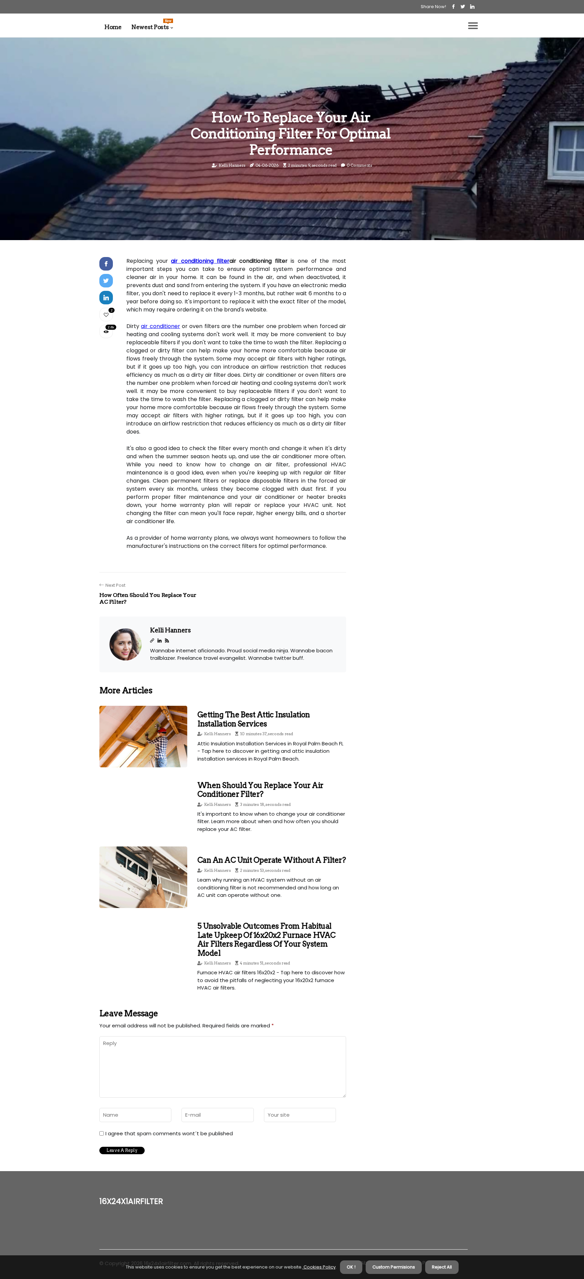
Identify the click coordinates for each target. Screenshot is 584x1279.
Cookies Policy (319, 1267)
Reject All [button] (442, 1267)
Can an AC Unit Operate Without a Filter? (271, 860)
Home (112, 27)
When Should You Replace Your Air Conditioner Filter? (260, 789)
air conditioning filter (200, 261)
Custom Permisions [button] (393, 1267)
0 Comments (359, 165)
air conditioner (160, 326)
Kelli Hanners (232, 165)
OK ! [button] (351, 1267)
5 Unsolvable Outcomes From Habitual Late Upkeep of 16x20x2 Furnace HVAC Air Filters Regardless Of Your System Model (266, 939)
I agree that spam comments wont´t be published (169, 1134)
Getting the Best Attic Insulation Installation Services (253, 719)
